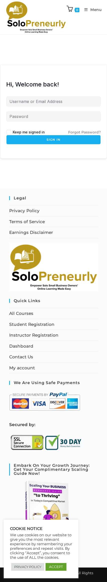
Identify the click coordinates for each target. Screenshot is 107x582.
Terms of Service (27, 221)
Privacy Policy (24, 210)
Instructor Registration (33, 335)
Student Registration (31, 324)
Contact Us (21, 356)
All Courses (21, 313)
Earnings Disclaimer (31, 232)
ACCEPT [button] (56, 567)
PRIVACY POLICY (27, 567)
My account (22, 367)
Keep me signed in (29, 132)
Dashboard (21, 346)
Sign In (53, 139)
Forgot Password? (84, 132)
